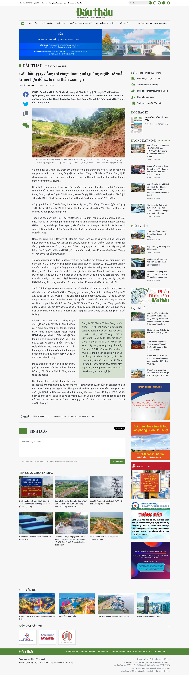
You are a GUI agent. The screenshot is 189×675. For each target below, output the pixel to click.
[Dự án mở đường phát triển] (77, 603)
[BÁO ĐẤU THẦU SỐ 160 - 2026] (137, 124)
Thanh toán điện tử (75, 3)
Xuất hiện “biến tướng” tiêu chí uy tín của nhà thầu (157, 234)
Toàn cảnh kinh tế (81, 23)
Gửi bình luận (118, 462)
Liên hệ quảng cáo (88, 652)
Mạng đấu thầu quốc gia (57, 3)
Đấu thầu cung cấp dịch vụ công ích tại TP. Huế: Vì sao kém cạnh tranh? (157, 274)
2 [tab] (163, 590)
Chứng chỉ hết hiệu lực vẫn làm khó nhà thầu (157, 260)
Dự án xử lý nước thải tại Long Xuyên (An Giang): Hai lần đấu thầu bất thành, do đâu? (157, 170)
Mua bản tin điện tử (140, 652)
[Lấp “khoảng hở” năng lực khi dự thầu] (138, 249)
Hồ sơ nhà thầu (105, 23)
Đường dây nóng (144, 140)
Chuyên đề (27, 590)
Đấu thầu (47, 23)
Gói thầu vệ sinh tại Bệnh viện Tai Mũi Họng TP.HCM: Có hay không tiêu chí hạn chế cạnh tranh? (158, 150)
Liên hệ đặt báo (102, 652)
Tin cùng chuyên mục (36, 472)
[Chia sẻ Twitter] (159, 2)
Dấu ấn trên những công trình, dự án (34, 616)
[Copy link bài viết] (26, 113)
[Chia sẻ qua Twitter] (26, 104)
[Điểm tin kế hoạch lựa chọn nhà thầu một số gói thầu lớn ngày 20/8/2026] (138, 373)
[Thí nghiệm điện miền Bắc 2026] (26, 637)
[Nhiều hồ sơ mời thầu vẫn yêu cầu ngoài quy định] (106, 523)
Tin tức (33, 23)
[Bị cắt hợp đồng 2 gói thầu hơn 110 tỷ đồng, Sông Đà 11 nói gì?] (106, 487)
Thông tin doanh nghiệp (152, 23)
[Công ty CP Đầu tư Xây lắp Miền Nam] (67, 637)
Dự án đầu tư (126, 23)
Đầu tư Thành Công (41, 416)
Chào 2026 (142, 616)
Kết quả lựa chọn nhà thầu (149, 78)
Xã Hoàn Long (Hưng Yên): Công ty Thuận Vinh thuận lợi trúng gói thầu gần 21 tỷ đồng (34, 504)
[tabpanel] (37, 605)
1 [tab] (160, 590)
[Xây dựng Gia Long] (47, 637)
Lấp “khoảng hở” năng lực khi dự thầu (158, 247)
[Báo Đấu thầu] (26, 652)
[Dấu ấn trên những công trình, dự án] (37, 603)
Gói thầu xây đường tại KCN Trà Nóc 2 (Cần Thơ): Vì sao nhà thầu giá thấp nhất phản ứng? (158, 209)
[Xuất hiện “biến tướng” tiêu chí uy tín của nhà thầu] (138, 234)
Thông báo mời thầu (56, 66)
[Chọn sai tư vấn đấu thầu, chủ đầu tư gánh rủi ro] (36, 523)
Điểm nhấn (139, 226)
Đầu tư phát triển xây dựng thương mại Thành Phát (74, 416)
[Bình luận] (26, 123)
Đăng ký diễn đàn (154, 652)
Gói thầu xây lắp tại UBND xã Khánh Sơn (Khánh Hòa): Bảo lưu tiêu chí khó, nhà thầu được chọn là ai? (158, 189)
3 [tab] (165, 590)
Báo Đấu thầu (94, 13)
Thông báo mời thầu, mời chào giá (152, 91)
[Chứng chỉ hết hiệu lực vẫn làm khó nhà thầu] (138, 262)
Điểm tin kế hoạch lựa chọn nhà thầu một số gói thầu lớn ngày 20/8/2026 (158, 372)
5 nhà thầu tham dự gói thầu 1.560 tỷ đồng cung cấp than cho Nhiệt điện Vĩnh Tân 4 (158, 360)
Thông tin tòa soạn (72, 652)
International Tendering (148, 84)
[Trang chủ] (22, 23)
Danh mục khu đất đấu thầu (149, 103)
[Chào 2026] (155, 603)
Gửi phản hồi (165, 141)
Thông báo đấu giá (145, 97)
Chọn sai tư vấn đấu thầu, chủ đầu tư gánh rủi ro (35, 537)
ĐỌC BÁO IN (139, 112)
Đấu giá (61, 23)
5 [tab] (169, 590)
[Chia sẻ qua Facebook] (26, 94)
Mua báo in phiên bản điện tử (120, 652)
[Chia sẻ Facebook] (154, 2)
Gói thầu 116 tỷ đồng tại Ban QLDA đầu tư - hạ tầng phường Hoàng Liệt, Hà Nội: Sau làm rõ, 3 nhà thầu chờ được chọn (70, 540)
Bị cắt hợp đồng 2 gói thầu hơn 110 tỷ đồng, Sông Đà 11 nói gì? (106, 502)
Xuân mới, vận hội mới (107, 616)
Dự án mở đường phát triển (70, 616)
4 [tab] (167, 590)
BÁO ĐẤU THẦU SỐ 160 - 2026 (156, 118)
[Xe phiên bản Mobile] (163, 2)
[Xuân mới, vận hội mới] (116, 603)
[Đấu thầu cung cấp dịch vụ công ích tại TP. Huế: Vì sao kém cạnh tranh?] (138, 274)
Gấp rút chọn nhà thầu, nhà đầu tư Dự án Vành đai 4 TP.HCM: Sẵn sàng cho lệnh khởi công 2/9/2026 (71, 504)
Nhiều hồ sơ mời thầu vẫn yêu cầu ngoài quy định (104, 537)
